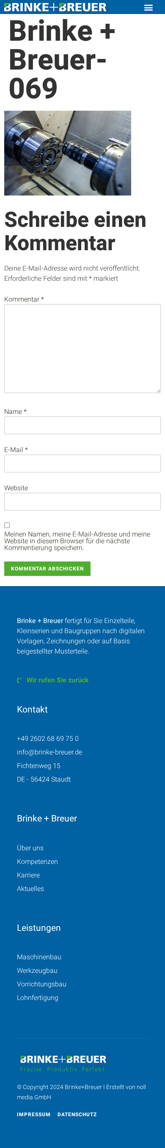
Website (16, 488)
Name (15, 411)
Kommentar (24, 299)
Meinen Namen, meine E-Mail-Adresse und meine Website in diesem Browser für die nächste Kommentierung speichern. (77, 541)
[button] (149, 7)
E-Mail (16, 450)
